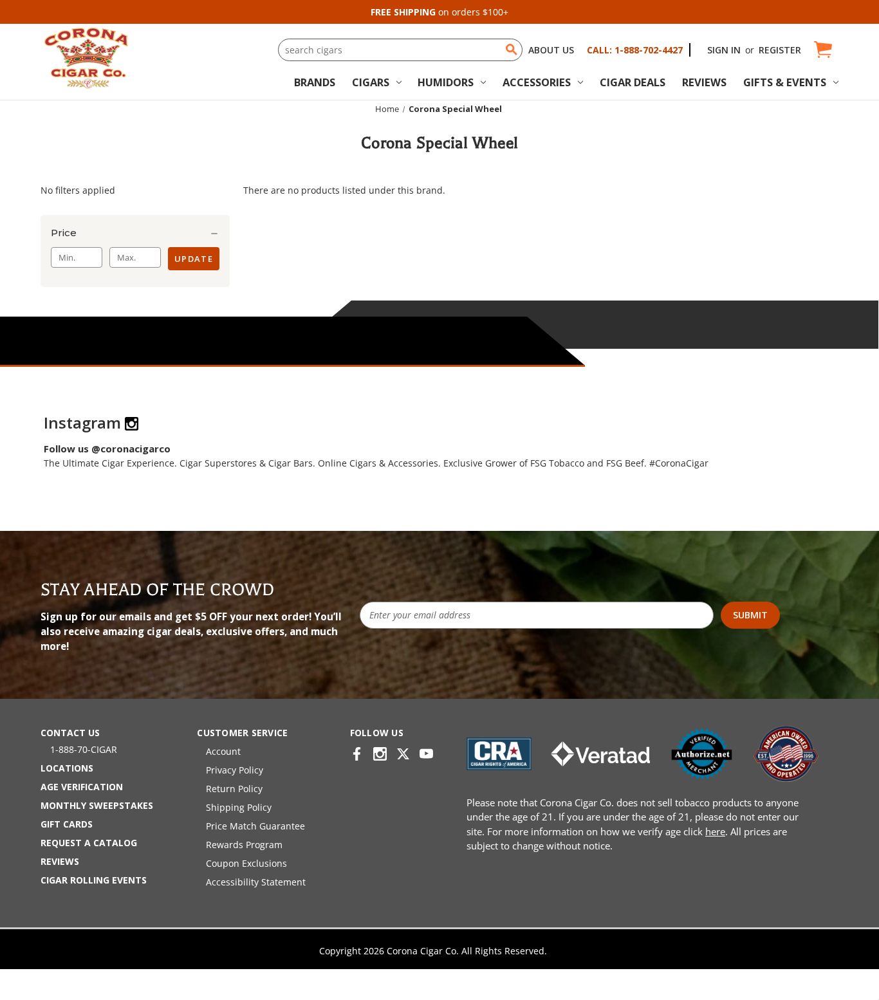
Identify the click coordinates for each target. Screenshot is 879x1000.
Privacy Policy (234, 770)
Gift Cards (67, 824)
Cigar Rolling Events (94, 880)
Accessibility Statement (256, 882)
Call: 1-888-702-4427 (635, 50)
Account (223, 751)
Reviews (704, 82)
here (715, 831)
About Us (551, 50)
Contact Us (70, 733)
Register (780, 50)
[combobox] (400, 50)
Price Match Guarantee (255, 826)
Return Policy (234, 788)
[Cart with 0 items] (822, 50)
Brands (314, 82)
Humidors (446, 82)
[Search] (511, 49)
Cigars (370, 82)
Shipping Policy (239, 807)
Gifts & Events (784, 82)
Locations (67, 768)
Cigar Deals (632, 82)
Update (193, 258)
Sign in (724, 50)
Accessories (537, 82)
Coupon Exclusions (246, 863)
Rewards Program (244, 844)
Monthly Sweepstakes (97, 805)
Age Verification (82, 787)
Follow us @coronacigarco (107, 448)
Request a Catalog (89, 843)
